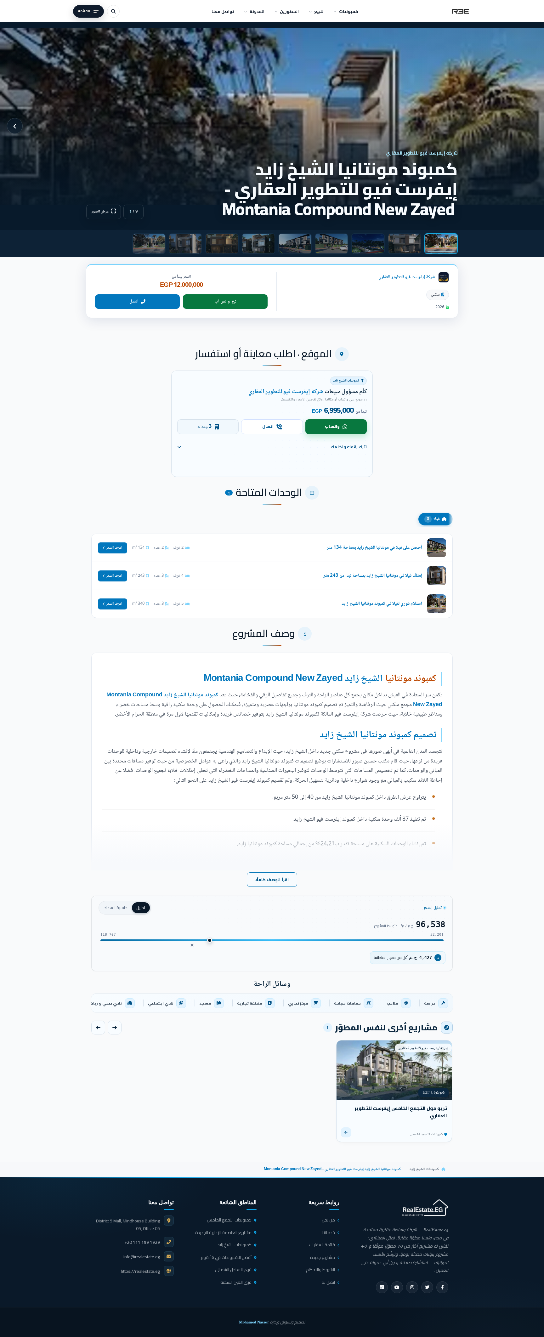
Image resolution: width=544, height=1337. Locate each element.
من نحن (328, 1220)
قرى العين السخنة (236, 1282)
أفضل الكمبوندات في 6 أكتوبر (226, 1257)
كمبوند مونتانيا (410, 679)
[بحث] (113, 11)
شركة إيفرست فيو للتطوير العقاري (406, 277)
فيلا (433, 519)
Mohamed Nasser (254, 1322)
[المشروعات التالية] (98, 1027)
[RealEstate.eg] (460, 11)
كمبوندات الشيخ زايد (424, 1169)
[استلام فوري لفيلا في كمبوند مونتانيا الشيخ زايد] (272, 604)
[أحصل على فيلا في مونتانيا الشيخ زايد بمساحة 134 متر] (272, 548)
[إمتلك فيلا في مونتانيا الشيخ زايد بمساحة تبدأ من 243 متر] (272, 576)
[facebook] (442, 1287)
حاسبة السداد (116, 907)
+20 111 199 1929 (142, 1242)
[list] (272, 1003)
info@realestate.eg (141, 1257)
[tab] (441, 243)
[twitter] (427, 1287)
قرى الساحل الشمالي (233, 1270)
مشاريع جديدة (322, 1257)
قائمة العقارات (322, 1245)
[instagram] (412, 1287)
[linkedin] (382, 1287)
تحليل (140, 907)
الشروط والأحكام (320, 1270)
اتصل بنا (328, 1282)
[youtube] (397, 1287)
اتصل (134, 301)
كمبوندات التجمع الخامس (229, 1220)
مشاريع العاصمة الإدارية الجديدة (223, 1232)
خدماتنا (328, 1232)
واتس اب (222, 301)
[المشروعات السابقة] (115, 1027)
